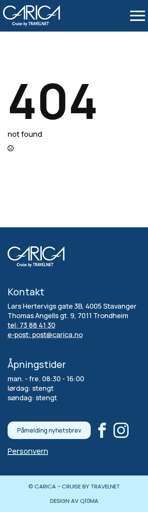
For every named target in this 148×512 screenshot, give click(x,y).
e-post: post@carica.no (45, 334)
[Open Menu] (137, 15)
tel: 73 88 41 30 (31, 325)
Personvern (28, 451)
